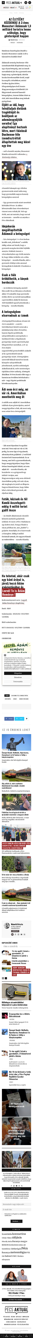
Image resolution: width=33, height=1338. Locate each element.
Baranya (6, 1252)
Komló (15, 699)
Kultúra (4, 999)
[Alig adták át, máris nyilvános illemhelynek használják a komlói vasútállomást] (16, 773)
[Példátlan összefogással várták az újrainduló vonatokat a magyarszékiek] (16, 802)
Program (4, 750)
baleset (8, 1256)
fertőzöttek (13, 1245)
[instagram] (14, 1186)
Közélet (6, 8)
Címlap (10, 13)
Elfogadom (18, 673)
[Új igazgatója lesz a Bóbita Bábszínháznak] (5, 1016)
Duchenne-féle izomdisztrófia (19, 695)
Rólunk (16, 1170)
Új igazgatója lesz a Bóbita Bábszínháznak (19, 1015)
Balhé (13, 8)
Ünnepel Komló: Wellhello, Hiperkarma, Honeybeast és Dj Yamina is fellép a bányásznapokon (15, 754)
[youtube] (16, 1186)
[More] (27, 719)
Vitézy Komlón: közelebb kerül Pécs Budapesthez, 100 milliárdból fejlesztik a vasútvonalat (16, 845)
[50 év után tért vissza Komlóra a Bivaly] (16, 864)
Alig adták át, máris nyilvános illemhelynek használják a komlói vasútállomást (13, 785)
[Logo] (13, 2)
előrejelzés (6, 1260)
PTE (28, 1252)
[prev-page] (3, 978)
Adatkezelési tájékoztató (11, 669)
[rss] (22, 1186)
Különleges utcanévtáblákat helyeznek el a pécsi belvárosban (14, 1003)
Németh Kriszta (17, 924)
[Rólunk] (16, 1159)
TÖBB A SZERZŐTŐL (10, 946)
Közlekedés (5, 780)
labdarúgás (16, 1249)
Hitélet (4, 964)
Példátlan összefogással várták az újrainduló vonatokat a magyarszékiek (15, 813)
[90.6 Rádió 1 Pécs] (16, 1281)
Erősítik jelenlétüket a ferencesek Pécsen (20, 962)
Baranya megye (19, 1241)
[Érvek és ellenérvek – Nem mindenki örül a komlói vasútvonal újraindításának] (16, 892)
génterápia (8, 699)
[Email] (12, 934)
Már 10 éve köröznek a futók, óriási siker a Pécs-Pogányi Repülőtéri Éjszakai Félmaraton (20, 1075)
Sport (11, 1082)
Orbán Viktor (7, 1238)
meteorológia (18, 1252)
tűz (3, 1256)
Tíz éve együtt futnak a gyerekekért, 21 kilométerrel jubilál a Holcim (20, 954)
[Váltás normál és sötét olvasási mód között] (21, 2)
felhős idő (22, 1245)
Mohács (20, 1256)
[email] (19, 1186)
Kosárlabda (7, 1234)
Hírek (3, 809)
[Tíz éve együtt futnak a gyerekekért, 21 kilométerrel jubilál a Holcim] (5, 1053)
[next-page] (6, 978)
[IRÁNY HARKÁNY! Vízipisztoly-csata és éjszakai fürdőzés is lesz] (6, 969)
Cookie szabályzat (25, 669)
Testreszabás (18, 681)
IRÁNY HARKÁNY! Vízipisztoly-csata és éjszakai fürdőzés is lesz (21, 971)
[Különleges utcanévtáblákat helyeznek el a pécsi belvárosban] (16, 991)
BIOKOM (5, 1245)
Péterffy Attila (7, 1241)
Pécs (24, 1248)
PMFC (14, 1256)
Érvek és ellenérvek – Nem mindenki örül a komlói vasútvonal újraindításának (16, 904)
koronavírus (19, 1233)
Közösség (21, 13)
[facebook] (11, 1186)
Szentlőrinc (6, 1249)
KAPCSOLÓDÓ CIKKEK (9, 943)
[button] (5, 655)
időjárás (17, 1237)
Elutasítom (18, 677)
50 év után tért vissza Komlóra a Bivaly (15, 874)
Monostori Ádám (23, 699)
